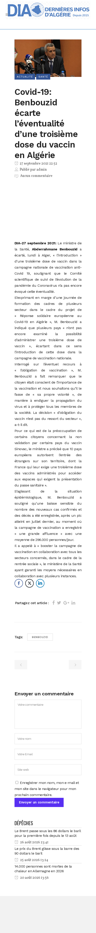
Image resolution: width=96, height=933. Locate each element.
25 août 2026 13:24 (33, 860)
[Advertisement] (48, 210)
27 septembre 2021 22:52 (38, 163)
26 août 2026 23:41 (33, 842)
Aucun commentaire (36, 176)
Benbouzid (40, 637)
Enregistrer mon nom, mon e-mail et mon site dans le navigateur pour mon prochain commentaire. (47, 789)
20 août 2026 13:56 (34, 877)
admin (41, 169)
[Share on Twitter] (59, 602)
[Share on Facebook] (53, 602)
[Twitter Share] (29, 583)
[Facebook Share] (19, 583)
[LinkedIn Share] (40, 583)
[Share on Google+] (66, 602)
